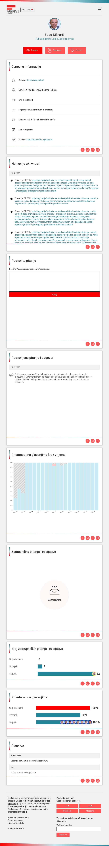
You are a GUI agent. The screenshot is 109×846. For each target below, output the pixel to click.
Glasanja (57, 50)
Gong (24, 812)
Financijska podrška (16, 823)
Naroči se (63, 834)
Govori (79, 50)
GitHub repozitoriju (17, 806)
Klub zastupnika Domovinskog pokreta (54, 38)
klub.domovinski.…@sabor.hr (40, 139)
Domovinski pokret (35, 80)
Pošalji (54, 294)
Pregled (34, 50)
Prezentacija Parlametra (18, 817)
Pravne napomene (16, 820)
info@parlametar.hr (16, 828)
